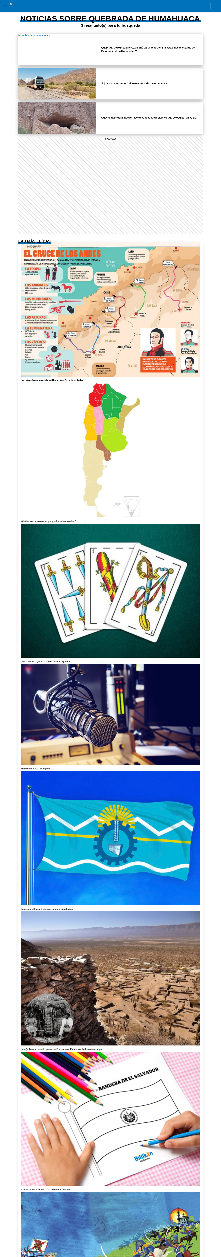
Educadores (65, 12)
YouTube (206, 5)
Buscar (216, 6)
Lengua (114, 12)
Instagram (177, 5)
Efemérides (151, 12)
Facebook (184, 5)
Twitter (198, 5)
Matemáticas (131, 12)
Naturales (99, 12)
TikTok (191, 5)
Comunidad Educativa (107, 6)
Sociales (82, 12)
